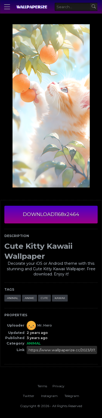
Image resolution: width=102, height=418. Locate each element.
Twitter (28, 396)
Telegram (71, 396)
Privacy (58, 386)
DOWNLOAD (51, 214)
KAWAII (60, 298)
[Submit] (93, 7)
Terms (42, 386)
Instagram (49, 396)
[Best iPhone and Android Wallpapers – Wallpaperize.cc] (31, 7)
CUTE (44, 298)
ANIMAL (12, 298)
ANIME (29, 298)
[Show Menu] (7, 6)
